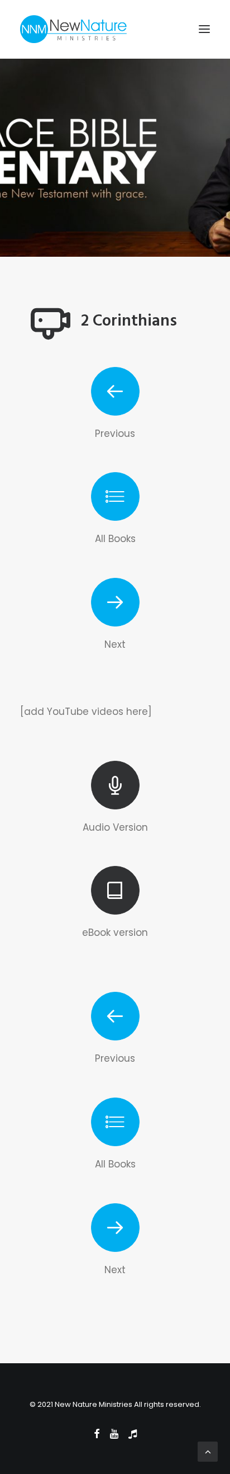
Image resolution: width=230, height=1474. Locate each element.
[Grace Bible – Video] (115, 391)
